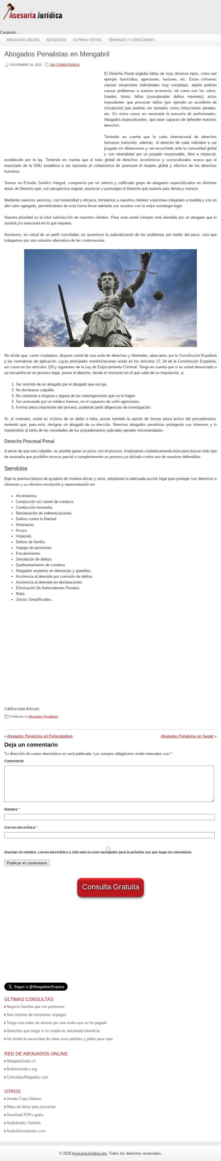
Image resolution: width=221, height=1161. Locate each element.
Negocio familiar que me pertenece (35, 1006)
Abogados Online (23, 40)
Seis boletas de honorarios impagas (36, 1015)
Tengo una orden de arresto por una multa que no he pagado (57, 1023)
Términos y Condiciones (131, 40)
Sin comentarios (64, 64)
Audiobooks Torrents (24, 1123)
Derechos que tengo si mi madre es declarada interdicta (53, 1031)
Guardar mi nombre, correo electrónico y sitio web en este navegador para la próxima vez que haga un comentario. (98, 852)
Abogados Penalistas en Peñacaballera (40, 736)
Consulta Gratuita (110, 886)
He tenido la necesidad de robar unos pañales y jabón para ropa (60, 1039)
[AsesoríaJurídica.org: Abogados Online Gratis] (32, 19)
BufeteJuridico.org (22, 1069)
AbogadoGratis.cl (21, 1061)
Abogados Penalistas (43, 716)
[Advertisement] (53, 111)
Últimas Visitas (87, 40)
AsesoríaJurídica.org (89, 1153)
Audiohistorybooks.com (26, 1131)
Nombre (12, 809)
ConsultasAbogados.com (27, 1077)
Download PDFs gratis (25, 1115)
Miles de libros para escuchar (31, 1107)
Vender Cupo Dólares (24, 1099)
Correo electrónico (20, 828)
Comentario (14, 761)
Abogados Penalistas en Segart (187, 736)
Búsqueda (56, 40)
